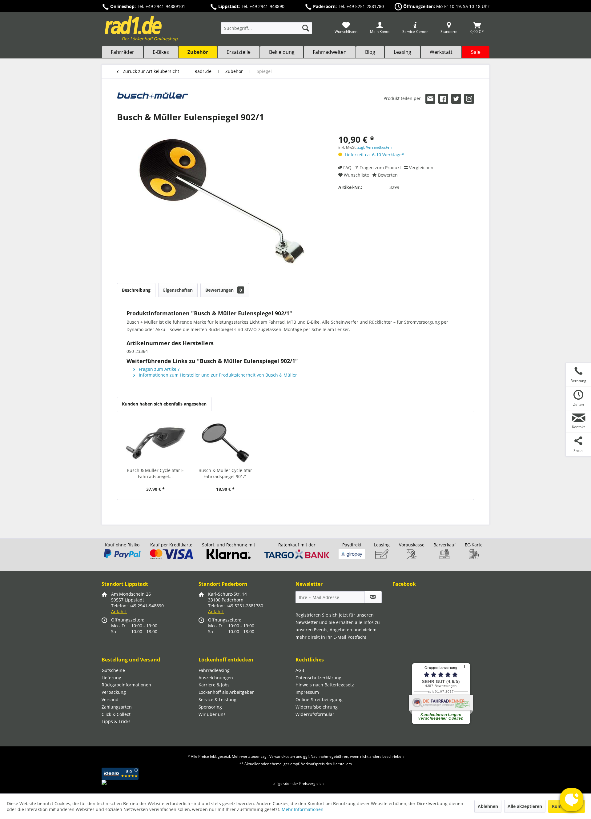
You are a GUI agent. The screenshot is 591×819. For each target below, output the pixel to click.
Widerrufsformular (315, 714)
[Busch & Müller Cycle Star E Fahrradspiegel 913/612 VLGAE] (155, 442)
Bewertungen (223, 290)
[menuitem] (266, 31)
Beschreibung (136, 290)
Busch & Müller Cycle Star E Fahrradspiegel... (155, 473)
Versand (110, 699)
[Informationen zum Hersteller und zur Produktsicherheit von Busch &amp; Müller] (152, 100)
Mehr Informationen (303, 809)
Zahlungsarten (117, 707)
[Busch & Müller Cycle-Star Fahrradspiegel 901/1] (225, 442)
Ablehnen (488, 806)
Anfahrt (119, 611)
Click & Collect (116, 714)
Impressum (307, 692)
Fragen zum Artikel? (158, 369)
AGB (300, 670)
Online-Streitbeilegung (319, 699)
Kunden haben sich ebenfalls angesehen (164, 404)
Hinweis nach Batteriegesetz (325, 685)
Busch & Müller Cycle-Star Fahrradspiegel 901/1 (225, 473)
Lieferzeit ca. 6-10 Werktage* (374, 155)
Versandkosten (282, 756)
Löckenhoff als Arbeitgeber (226, 692)
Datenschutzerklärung (318, 678)
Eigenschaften (178, 290)
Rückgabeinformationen (126, 685)
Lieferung (111, 678)
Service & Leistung (217, 699)
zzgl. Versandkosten (374, 147)
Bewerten (387, 175)
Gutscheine (113, 670)
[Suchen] (305, 28)
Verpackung (114, 692)
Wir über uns (212, 714)
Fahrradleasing (214, 670)
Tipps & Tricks (116, 721)
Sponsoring (210, 707)
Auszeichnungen (216, 678)
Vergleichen (420, 167)
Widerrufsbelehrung (317, 707)
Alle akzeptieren (525, 806)
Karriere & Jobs (214, 685)
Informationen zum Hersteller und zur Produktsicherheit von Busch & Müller (217, 375)
